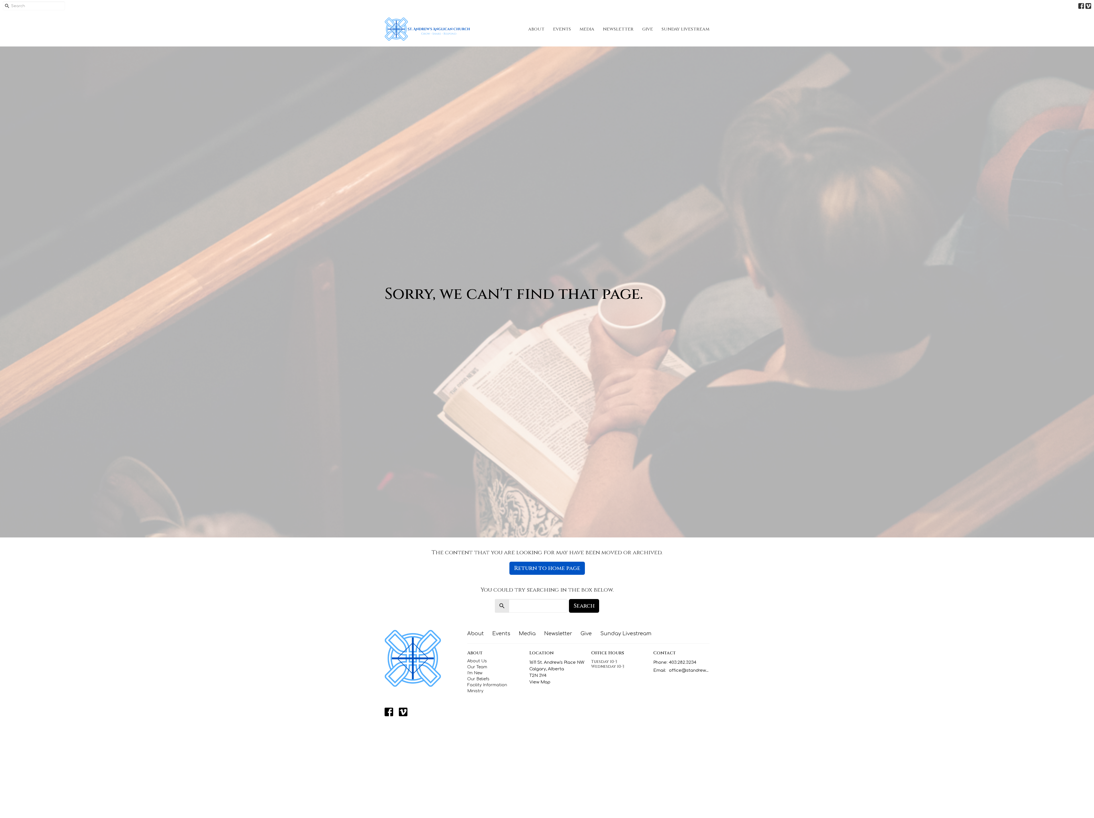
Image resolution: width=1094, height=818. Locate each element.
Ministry (475, 691)
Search (584, 606)
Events (562, 29)
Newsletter (618, 29)
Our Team (477, 667)
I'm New (474, 673)
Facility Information (487, 685)
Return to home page (547, 568)
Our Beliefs (478, 679)
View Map (539, 682)
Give (647, 29)
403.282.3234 (682, 662)
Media (586, 29)
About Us (477, 661)
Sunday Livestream (685, 29)
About (536, 29)
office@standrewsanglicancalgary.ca (689, 670)
